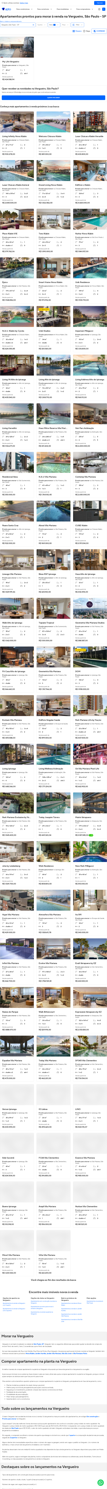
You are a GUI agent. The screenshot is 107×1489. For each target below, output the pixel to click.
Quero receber (53, 98)
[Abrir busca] (103, 9)
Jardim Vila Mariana (54, 1353)
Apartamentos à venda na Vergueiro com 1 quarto (14, 1304)
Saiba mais (24, 3)
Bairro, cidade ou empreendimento (11, 21)
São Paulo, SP (39, 1344)
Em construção (92, 1417)
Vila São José (66, 1353)
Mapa (88, 31)
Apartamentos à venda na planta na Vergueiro (42, 1313)
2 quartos (13, 1438)
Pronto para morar (9, 1419)
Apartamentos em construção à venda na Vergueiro (44, 1302)
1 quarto (72, 1435)
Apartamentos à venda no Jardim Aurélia (71, 1310)
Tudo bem (100, 3)
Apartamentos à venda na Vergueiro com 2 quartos (14, 1310)
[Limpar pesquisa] (33, 25)
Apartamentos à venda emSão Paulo (95, 1302)
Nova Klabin (30, 1353)
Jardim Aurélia (40, 1353)
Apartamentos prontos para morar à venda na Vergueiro (42, 1307)
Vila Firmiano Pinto (80, 1353)
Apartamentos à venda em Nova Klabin (71, 1304)
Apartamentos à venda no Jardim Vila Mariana (71, 1315)
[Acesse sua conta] (99, 9)
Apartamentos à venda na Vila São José (72, 1320)
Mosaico (78, 31)
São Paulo (15, 1428)
